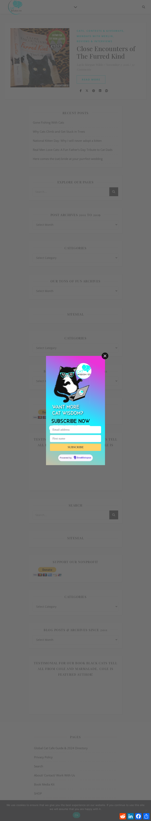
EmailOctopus (84, 458)
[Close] (105, 356)
